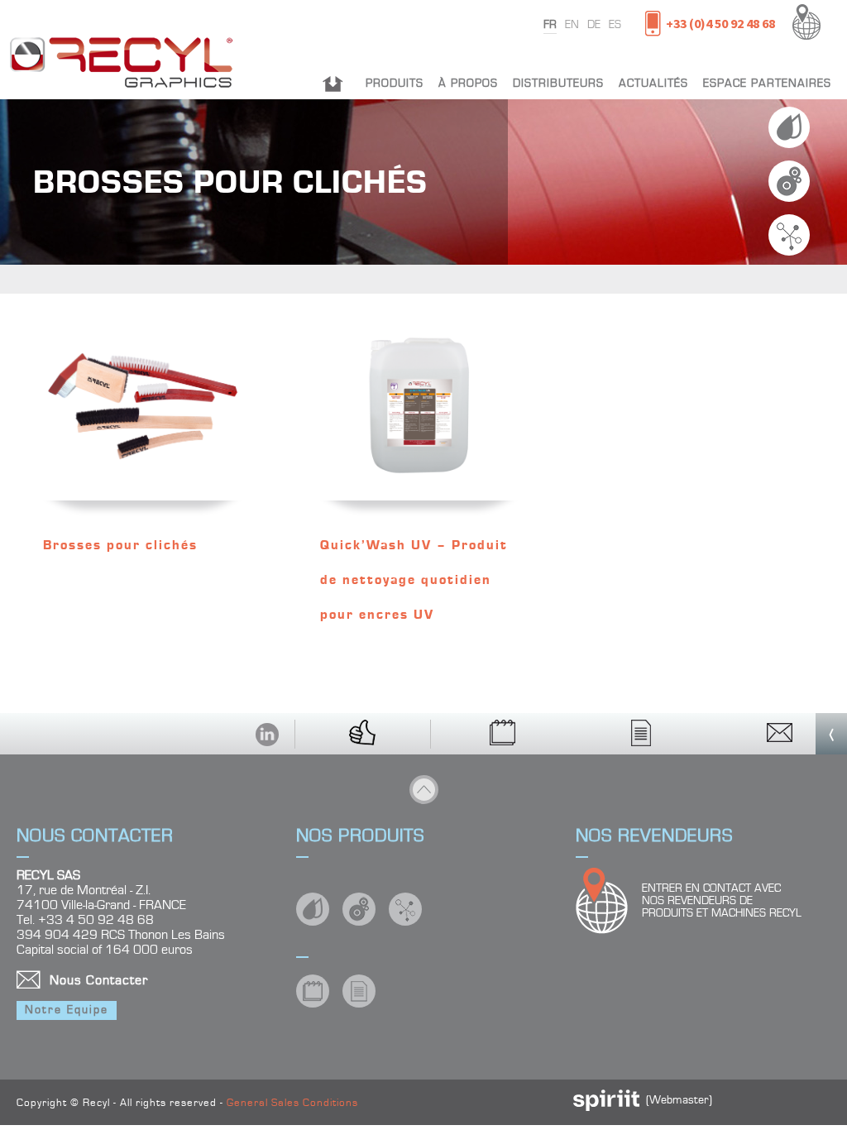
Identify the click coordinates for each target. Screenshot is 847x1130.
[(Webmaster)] (606, 1107)
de (594, 25)
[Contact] (779, 733)
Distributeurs (558, 83)
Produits (395, 83)
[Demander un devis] (641, 733)
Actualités (653, 83)
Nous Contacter (99, 980)
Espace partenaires (767, 83)
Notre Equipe (66, 1010)
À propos (468, 83)
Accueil (333, 83)
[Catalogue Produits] (503, 733)
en (572, 25)
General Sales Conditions (292, 1103)
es (615, 25)
